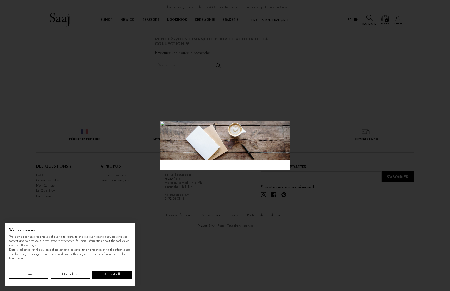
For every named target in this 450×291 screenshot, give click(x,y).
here (20, 258)
